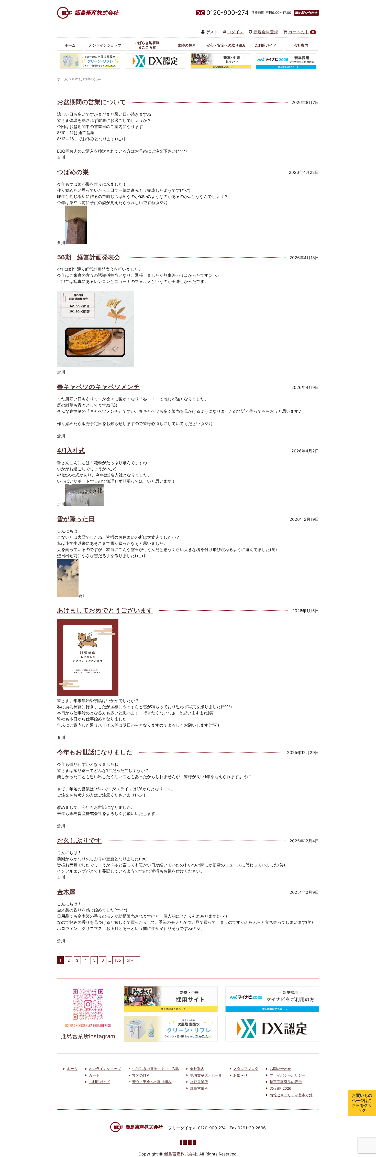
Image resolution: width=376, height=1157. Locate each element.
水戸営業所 (199, 1082)
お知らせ (240, 1075)
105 (118, 960)
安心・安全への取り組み (226, 45)
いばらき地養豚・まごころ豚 (155, 1069)
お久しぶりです (79, 840)
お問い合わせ (308, 13)
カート (94, 1075)
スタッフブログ (245, 1069)
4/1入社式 (71, 450)
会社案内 (301, 45)
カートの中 (301, 31)
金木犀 (66, 892)
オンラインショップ (105, 45)
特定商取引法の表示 (286, 1082)
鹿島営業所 (199, 1088)
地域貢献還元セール (206, 1075)
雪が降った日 (76, 519)
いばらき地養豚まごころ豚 (147, 44)
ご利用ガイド (265, 45)
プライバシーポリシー (287, 1075)
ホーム (70, 45)
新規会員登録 (265, 31)
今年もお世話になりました (95, 752)
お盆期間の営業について (91, 102)
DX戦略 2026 (280, 1088)
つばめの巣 (73, 172)
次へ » (132, 960)
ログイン (235, 31)
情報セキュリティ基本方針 (291, 1095)
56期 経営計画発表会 (88, 257)
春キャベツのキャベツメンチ (98, 386)
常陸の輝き (187, 45)
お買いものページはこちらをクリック (362, 1103)
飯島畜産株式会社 (180, 1153)
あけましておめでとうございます (105, 610)
